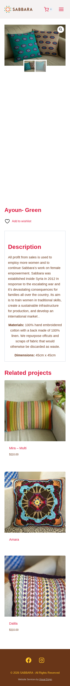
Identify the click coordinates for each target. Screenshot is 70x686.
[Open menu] (61, 9)
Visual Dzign (45, 679)
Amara (14, 539)
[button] (60, 29)
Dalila (13, 623)
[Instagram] (41, 660)
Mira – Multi (18, 448)
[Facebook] (28, 660)
